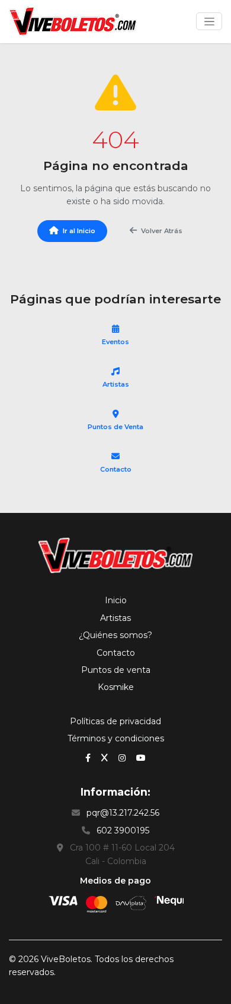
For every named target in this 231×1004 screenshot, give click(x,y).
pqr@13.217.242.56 (122, 812)
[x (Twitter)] (105, 757)
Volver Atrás (161, 231)
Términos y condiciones (116, 738)
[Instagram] (123, 757)
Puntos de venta (115, 670)
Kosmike (116, 687)
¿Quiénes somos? (115, 635)
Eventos (115, 342)
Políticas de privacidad (115, 721)
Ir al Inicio (79, 231)
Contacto (115, 469)
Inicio (116, 600)
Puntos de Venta (115, 427)
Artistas (115, 384)
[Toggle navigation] (209, 21)
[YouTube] (141, 757)
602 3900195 (123, 830)
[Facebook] (89, 757)
